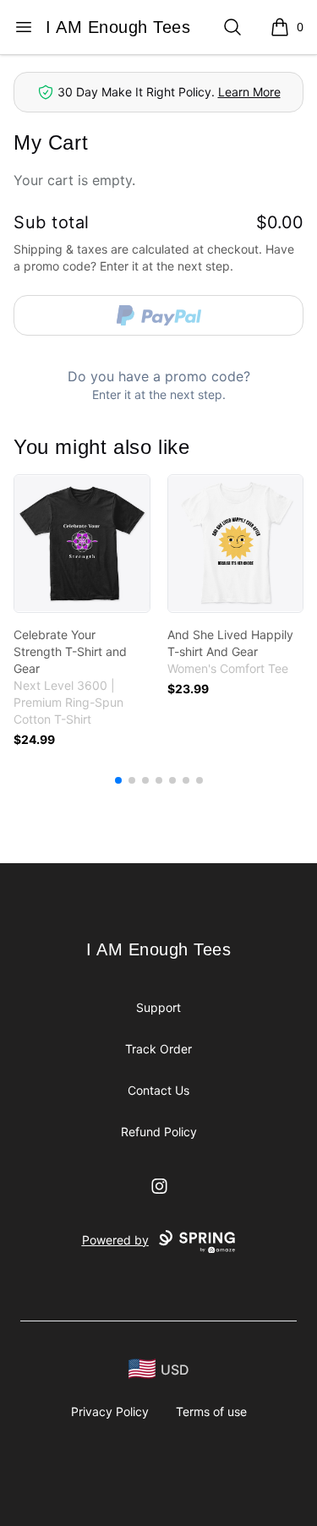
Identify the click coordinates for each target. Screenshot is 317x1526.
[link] (82, 543)
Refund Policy (159, 1131)
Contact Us (158, 1090)
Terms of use (211, 1411)
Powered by (115, 1240)
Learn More (249, 92)
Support (158, 1007)
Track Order (158, 1049)
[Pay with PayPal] (158, 315)
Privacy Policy (110, 1411)
